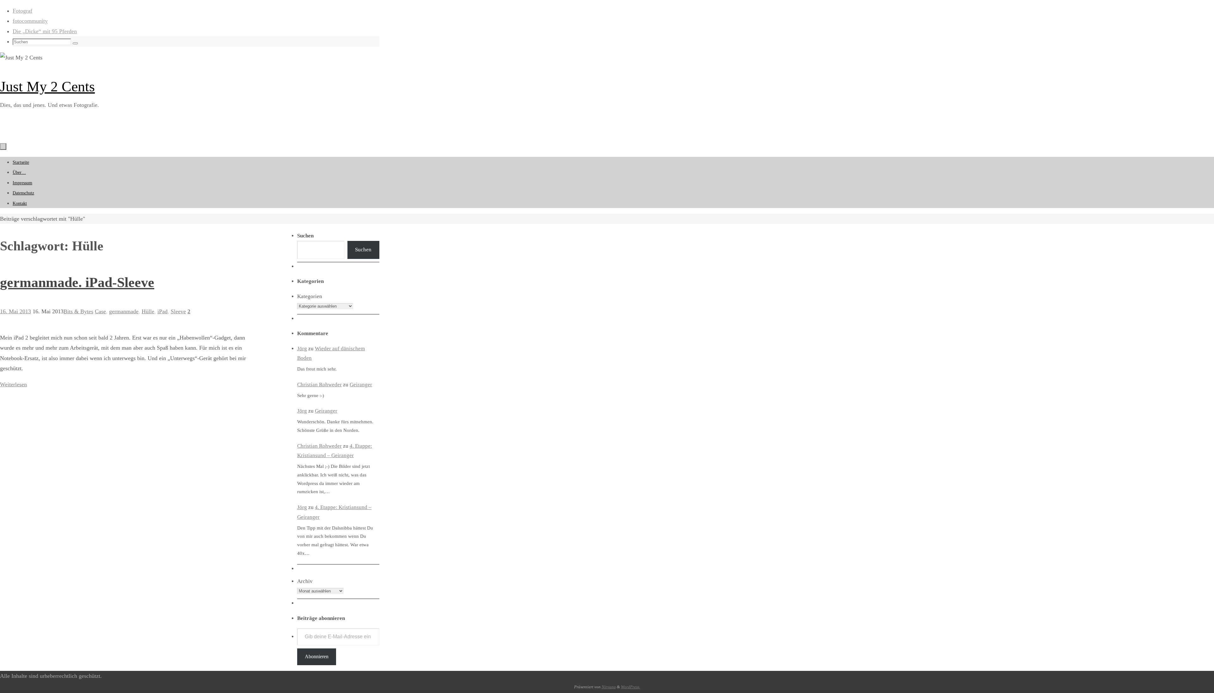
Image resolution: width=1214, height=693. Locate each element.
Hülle (148, 311)
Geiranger (361, 385)
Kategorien (309, 296)
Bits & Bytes (78, 311)
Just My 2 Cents (47, 86)
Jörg (302, 349)
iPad (162, 311)
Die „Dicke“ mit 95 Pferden (45, 31)
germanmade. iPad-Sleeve (77, 282)
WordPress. (630, 686)
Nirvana (609, 686)
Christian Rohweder (319, 385)
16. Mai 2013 (15, 311)
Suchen (363, 250)
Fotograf (22, 11)
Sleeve (178, 311)
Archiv (305, 581)
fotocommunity (30, 21)
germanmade (123, 311)
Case (100, 311)
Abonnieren (316, 656)
